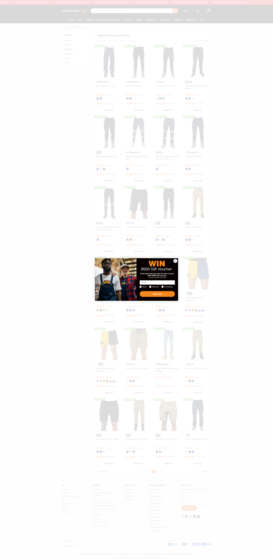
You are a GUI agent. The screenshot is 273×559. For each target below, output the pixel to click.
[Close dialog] (175, 261)
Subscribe (157, 294)
